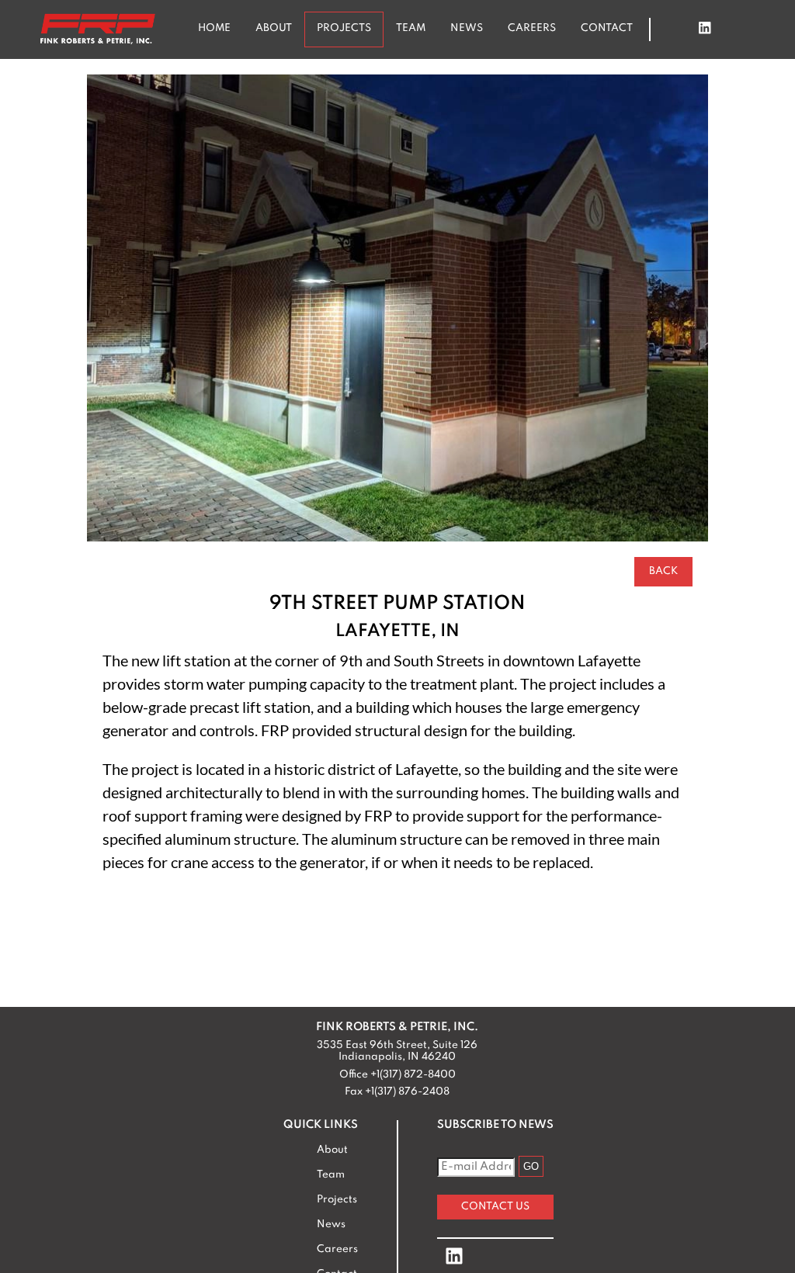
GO (531, 1166)
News (466, 28)
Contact (607, 28)
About (273, 28)
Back (663, 571)
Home (214, 28)
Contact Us (495, 1207)
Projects (344, 28)
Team (410, 28)
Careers (532, 28)
